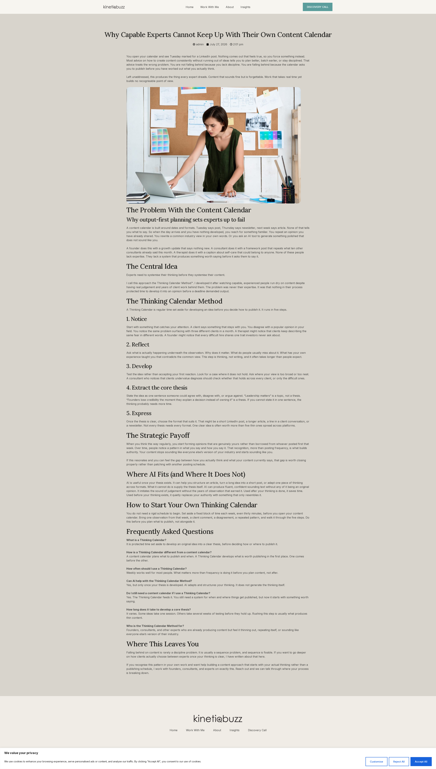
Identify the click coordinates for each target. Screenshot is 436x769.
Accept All (421, 761)
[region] (218, 758)
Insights (245, 7)
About (230, 7)
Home (189, 7)
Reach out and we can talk (253, 669)
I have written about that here (245, 656)
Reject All (399, 761)
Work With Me (209, 7)
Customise (376, 761)
